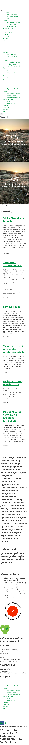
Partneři (8, 30)
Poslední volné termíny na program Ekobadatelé (12, 416)
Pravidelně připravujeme (13, 22)
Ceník (8, 18)
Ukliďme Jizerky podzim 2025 (13, 383)
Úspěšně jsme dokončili (13, 26)
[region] (14, 140)
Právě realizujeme (11, 24)
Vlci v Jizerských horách (13, 220)
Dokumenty (6, 36)
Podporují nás (10, 32)
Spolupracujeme (8, 28)
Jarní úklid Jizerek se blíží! (12, 264)
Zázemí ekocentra (11, 15)
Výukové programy (12, 16)
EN (4, 40)
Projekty (5, 20)
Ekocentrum (7, 13)
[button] (14, 11)
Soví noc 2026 (12, 306)
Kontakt (5, 38)
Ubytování (6, 34)
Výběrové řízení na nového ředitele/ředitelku (14, 349)
